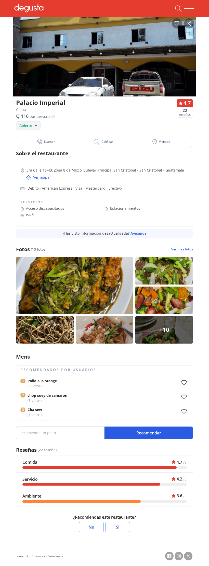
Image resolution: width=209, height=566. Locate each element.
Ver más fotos (182, 249)
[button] (46, 141)
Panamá (22, 556)
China (21, 109)
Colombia (38, 556)
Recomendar (148, 433)
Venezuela (55, 556)
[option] (104, 62)
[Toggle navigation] (189, 9)
